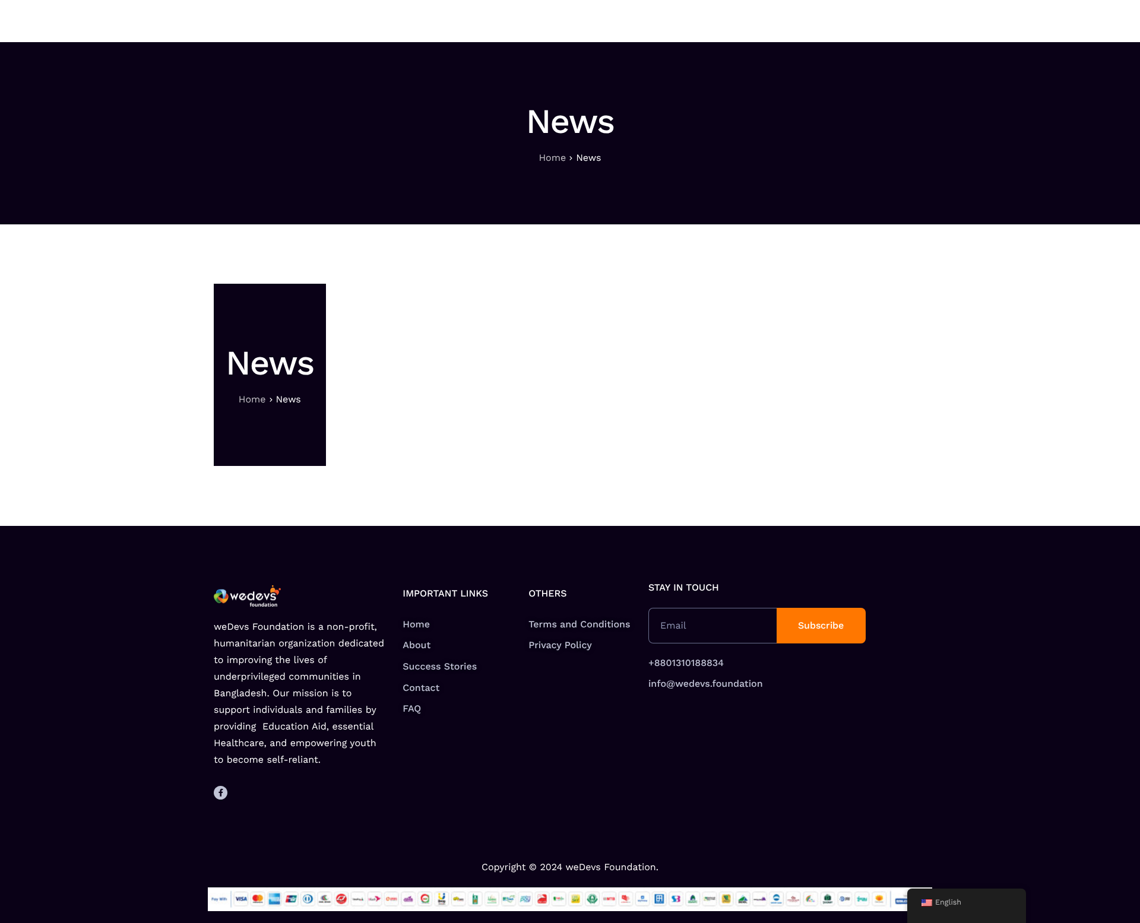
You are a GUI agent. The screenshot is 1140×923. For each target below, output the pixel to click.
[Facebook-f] (220, 793)
